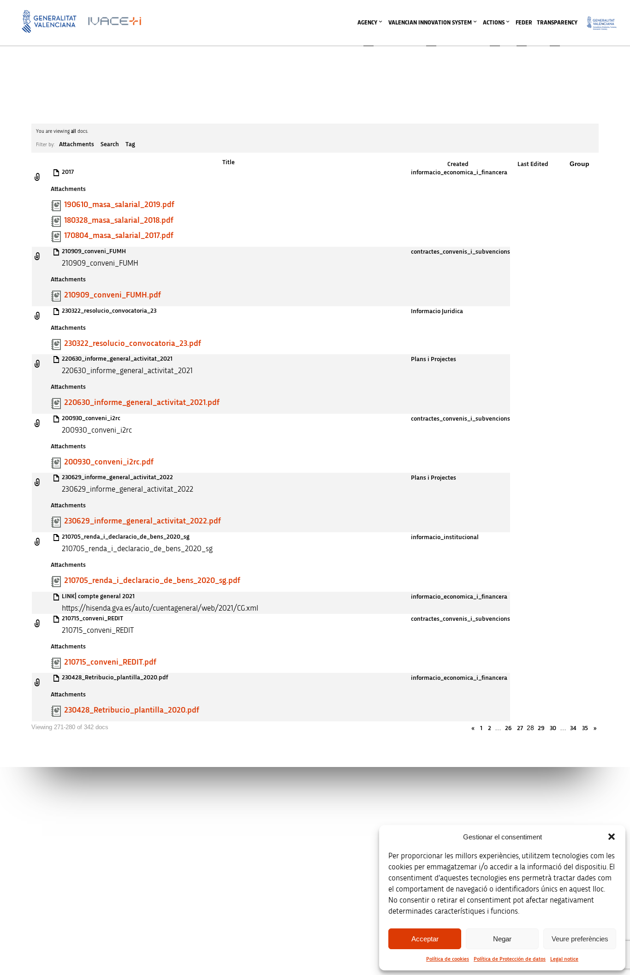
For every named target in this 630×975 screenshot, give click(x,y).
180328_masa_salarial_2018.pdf (118, 220)
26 (508, 728)
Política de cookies (447, 959)
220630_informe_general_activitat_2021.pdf (142, 402)
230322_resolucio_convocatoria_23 (109, 311)
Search (110, 144)
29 (541, 728)
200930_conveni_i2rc (91, 418)
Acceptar (425, 939)
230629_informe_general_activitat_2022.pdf (142, 521)
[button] (611, 836)
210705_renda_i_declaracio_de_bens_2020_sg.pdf (152, 581)
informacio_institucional (445, 537)
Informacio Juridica (437, 311)
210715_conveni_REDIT (92, 618)
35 (585, 728)
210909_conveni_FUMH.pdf (112, 295)
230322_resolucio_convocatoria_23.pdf (132, 343)
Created (458, 164)
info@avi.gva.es (206, 822)
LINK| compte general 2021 (98, 596)
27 (520, 728)
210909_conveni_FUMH (94, 251)
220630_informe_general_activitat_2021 (117, 359)
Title (228, 162)
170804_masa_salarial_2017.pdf (118, 236)
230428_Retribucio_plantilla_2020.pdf (115, 677)
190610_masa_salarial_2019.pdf (119, 205)
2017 (68, 172)
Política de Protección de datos (510, 959)
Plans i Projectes (433, 359)
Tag (130, 144)
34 (573, 728)
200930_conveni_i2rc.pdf (109, 462)
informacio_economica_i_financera (459, 172)
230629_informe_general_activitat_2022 (117, 477)
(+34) (210, 870)
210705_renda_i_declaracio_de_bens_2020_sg (126, 537)
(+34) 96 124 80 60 (209, 918)
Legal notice (564, 959)
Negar (502, 939)
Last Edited (532, 164)
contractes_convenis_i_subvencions (460, 252)
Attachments (76, 144)
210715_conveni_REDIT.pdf (110, 662)
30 (553, 728)
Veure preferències (580, 939)
